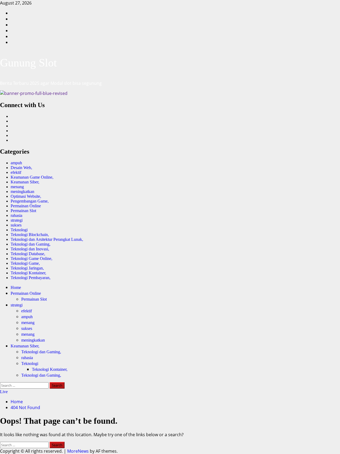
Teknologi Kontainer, (28, 273)
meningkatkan (22, 191)
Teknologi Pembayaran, (30, 277)
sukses (16, 225)
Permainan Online (26, 206)
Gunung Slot (28, 63)
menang (17, 186)
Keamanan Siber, (25, 182)
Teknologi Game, (25, 263)
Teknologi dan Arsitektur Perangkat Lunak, (47, 239)
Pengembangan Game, (30, 201)
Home (16, 287)
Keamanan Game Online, (32, 177)
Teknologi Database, (28, 253)
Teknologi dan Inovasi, (30, 249)
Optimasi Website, (26, 196)
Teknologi (19, 230)
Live (4, 391)
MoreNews (78, 451)
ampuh (16, 163)
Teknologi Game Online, (31, 258)
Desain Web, (21, 167)
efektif (16, 172)
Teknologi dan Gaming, (30, 244)
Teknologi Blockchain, (30, 234)
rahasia (16, 215)
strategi (17, 220)
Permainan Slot (23, 210)
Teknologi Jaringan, (27, 268)
